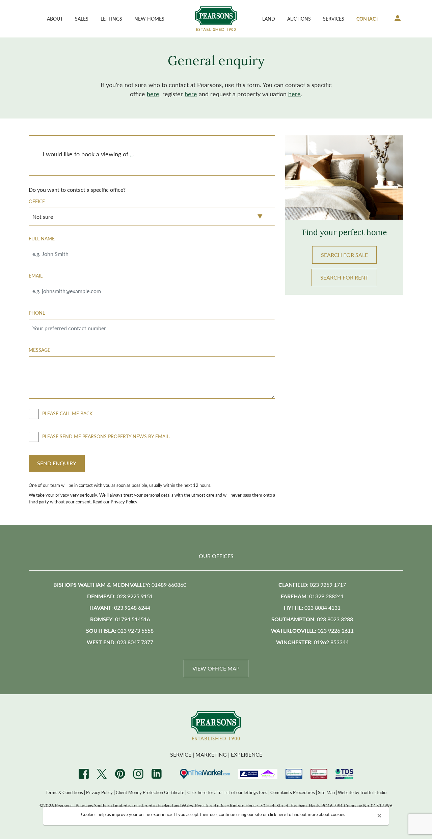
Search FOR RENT (344, 277)
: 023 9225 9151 (120, 596)
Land (268, 18)
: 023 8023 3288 (312, 619)
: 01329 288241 (312, 596)
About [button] (55, 18)
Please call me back (67, 413)
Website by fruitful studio (362, 792)
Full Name (42, 238)
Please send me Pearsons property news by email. (106, 435)
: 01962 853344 (312, 642)
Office (37, 201)
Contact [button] (367, 18)
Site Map (326, 792)
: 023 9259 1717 (312, 584)
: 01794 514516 (120, 619)
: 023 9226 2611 (312, 630)
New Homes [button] (149, 18)
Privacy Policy (99, 792)
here (153, 93)
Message (39, 349)
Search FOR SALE (344, 255)
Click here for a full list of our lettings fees (227, 792)
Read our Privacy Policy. (115, 501)
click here (277, 814)
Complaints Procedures (292, 792)
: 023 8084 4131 (312, 607)
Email (36, 275)
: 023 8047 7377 (120, 642)
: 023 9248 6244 (119, 607)
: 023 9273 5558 (120, 630)
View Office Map (216, 668)
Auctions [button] (299, 18)
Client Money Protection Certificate (150, 792)
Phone (37, 312)
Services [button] (333, 18)
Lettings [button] (111, 18)
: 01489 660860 (119, 584)
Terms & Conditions (64, 792)
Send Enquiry (56, 463)
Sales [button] (81, 18)
